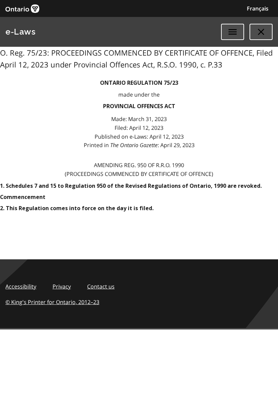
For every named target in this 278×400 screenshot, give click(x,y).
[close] (261, 32)
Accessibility (20, 286)
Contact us (101, 286)
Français (258, 8)
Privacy (62, 286)
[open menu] (232, 32)
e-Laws (20, 32)
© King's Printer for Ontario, (52, 302)
